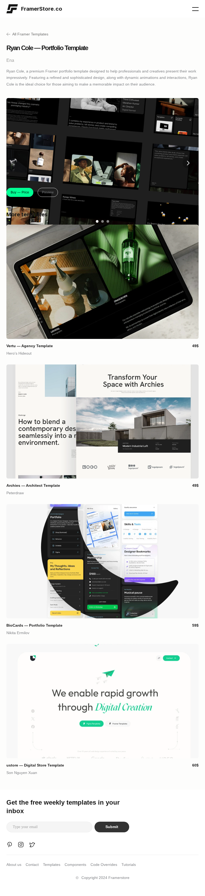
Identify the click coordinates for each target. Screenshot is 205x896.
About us (13, 864)
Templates (51, 864)
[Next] (188, 163)
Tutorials (128, 864)
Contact (32, 864)
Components (75, 864)
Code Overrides (103, 864)
